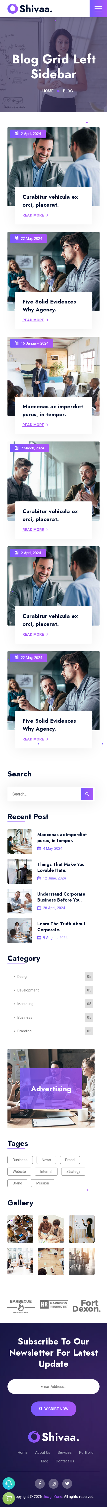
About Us (42, 1452)
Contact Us (65, 1461)
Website (19, 1171)
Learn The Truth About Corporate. (61, 927)
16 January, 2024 (34, 343)
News (46, 1160)
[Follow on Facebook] (40, 1484)
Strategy (73, 1171)
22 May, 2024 (31, 238)
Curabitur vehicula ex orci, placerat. (50, 201)
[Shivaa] (29, 9)
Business (20, 1160)
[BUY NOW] (8, 1498)
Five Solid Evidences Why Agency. (49, 305)
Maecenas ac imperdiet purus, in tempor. (62, 838)
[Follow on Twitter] (67, 1484)
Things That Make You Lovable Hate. (61, 867)
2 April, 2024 (31, 134)
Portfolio (86, 1452)
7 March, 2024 (32, 448)
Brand (70, 1160)
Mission (42, 1183)
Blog (44, 1461)
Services (65, 1452)
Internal (46, 1171)
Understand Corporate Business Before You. (61, 897)
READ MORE (33, 215)
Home (48, 91)
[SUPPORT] (8, 1483)
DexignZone (52, 1496)
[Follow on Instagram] (53, 1484)
